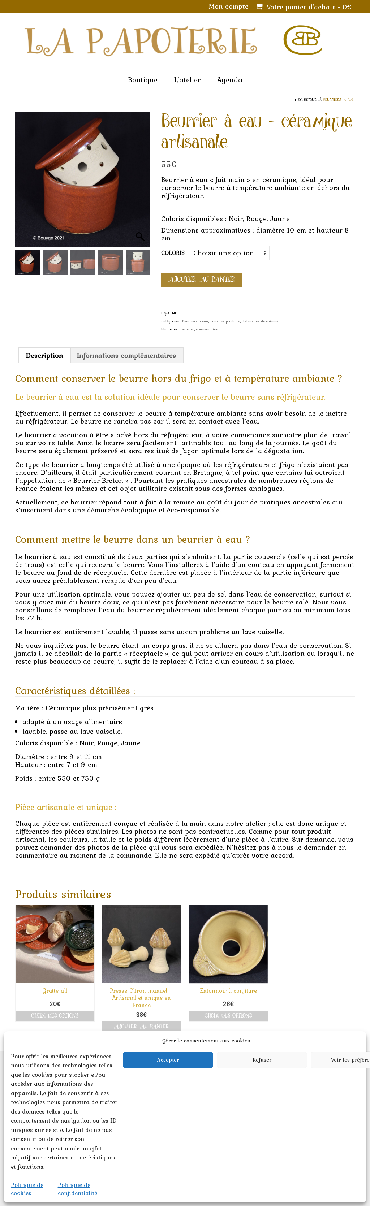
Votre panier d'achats (307, 6)
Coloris (173, 252)
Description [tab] (44, 355)
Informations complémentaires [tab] (126, 355)
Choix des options (54, 1015)
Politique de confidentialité (77, 1189)
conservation (207, 329)
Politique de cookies (27, 1189)
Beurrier (187, 329)
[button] (141, 183)
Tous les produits (225, 321)
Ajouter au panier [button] (141, 1026)
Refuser (262, 1060)
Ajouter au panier (202, 279)
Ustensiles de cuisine (260, 321)
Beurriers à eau (339, 100)
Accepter (168, 1060)
